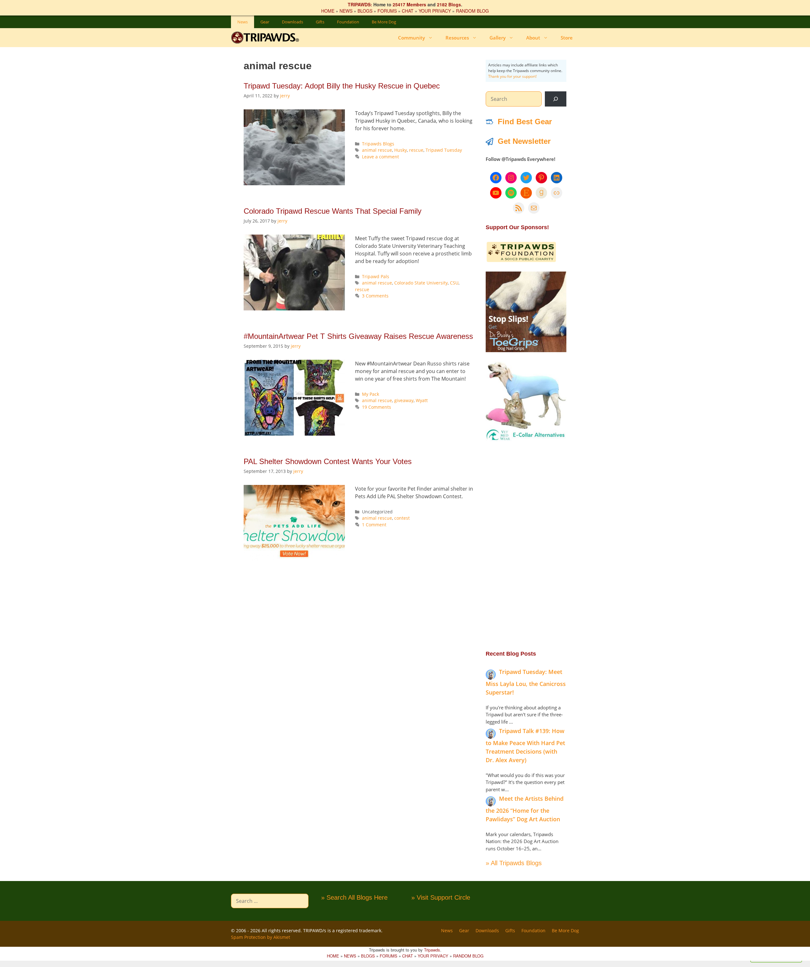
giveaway (404, 400)
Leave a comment (380, 157)
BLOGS (365, 11)
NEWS (346, 11)
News (242, 22)
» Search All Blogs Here (354, 897)
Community (411, 37)
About (533, 37)
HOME (327, 11)
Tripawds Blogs (378, 144)
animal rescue (377, 150)
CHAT (408, 11)
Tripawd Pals (375, 276)
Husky (400, 150)
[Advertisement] (526, 545)
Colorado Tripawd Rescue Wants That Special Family (332, 211)
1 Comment (374, 525)
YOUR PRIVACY (435, 11)
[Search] (555, 99)
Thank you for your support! (512, 76)
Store (567, 37)
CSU (454, 283)
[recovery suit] (526, 440)
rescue (416, 150)
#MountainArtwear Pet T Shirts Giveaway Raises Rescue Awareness (358, 336)
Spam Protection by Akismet (260, 937)
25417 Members (409, 4)
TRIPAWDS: (360, 4)
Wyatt (422, 400)
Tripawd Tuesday (444, 150)
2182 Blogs (449, 4)
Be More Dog (384, 22)
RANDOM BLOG (472, 11)
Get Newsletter (524, 141)
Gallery (497, 37)
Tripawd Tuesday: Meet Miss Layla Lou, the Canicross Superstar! (526, 682)
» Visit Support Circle (440, 897)
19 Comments (376, 407)
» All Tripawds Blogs (514, 863)
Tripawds (432, 950)
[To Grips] (526, 350)
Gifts (320, 22)
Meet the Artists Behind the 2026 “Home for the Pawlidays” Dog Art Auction (525, 809)
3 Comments (375, 296)
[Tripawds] (266, 37)
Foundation (348, 22)
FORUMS (387, 11)
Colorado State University (421, 283)
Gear (264, 22)
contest (402, 518)
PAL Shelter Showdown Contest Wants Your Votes (328, 461)
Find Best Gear (525, 121)
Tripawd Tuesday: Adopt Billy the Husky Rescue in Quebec (342, 86)
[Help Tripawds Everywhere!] (521, 261)
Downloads (292, 22)
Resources (457, 37)
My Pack (370, 394)
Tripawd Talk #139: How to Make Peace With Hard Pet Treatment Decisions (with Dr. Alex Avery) (525, 745)
